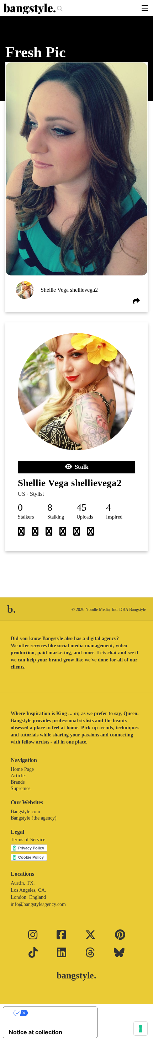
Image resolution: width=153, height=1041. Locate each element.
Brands (18, 782)
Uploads (84, 517)
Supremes (20, 788)
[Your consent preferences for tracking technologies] (140, 1028)
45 (81, 507)
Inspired (114, 517)
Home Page (22, 769)
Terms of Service (28, 839)
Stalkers (26, 517)
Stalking (55, 517)
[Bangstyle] (30, 9)
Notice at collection (35, 1032)
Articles (18, 775)
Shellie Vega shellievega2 (69, 290)
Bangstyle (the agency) (34, 818)
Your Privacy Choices (57, 1012)
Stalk (80, 466)
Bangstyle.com (25, 811)
